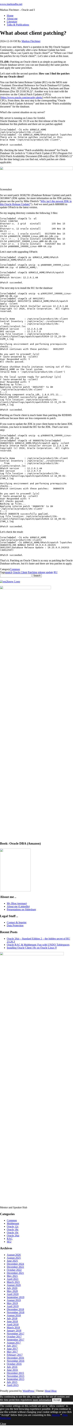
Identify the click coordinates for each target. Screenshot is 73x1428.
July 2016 (12, 1367)
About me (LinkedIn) (18, 906)
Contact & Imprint (16, 922)
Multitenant (13, 1223)
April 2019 (13, 1306)
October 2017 (14, 1336)
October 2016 (14, 1363)
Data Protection (15, 925)
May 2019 (12, 1303)
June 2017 (12, 1348)
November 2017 (15, 1333)
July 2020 (12, 1288)
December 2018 (15, 1309)
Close (3, 1423)
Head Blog (51, 1390)
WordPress (28, 1390)
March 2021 (13, 1282)
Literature (12, 21)
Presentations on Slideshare (21, 909)
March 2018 (13, 1327)
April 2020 (13, 1294)
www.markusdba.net (11, 4)
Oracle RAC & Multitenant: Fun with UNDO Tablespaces (38, 944)
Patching (32, 572)
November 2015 (15, 1376)
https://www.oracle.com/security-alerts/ (21, 97)
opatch (8, 572)
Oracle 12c (13, 1226)
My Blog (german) (17, 903)
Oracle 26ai (13, 1235)
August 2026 (14, 1254)
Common (15, 569)
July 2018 (12, 1318)
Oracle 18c (13, 1229)
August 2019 (14, 1300)
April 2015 (13, 1385)
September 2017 (15, 1339)
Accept (56, 1400)
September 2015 (15, 1379)
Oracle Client (20, 572)
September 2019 (15, 1297)
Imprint (56, 1415)
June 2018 (12, 1321)
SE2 (9, 1241)
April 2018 (13, 1324)
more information (42, 1399)
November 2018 (15, 1312)
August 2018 (14, 1315)
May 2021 (12, 1276)
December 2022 (15, 1266)
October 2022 (14, 1269)
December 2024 (15, 1263)
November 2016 (15, 1360)
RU (56, 572)
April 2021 (13, 1279)
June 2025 (12, 1260)
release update (45, 572)
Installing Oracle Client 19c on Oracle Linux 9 (32, 947)
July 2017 (12, 1345)
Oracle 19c (13, 1232)
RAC (10, 1238)
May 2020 (12, 1291)
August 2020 (14, 1285)
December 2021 (15, 1273)
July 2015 (12, 1382)
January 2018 (14, 1330)
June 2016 (12, 1370)
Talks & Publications (18, 24)
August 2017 (14, 1342)
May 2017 (12, 1351)
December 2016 (15, 1357)
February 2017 (15, 1354)
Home (10, 15)
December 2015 (15, 1373)
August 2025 (14, 1257)
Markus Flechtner (31, 41)
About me (12, 18)
